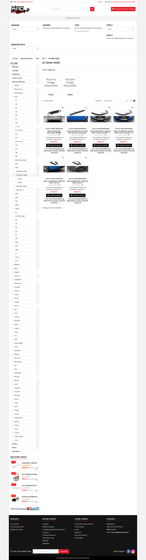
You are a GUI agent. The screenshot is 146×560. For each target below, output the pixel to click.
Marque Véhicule (18, 82)
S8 (16, 239)
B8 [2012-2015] (21, 186)
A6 (16, 115)
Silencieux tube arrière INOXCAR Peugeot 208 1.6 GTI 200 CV (30, 463)
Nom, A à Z (116, 101)
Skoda (16, 414)
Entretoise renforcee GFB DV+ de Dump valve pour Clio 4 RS (30, 497)
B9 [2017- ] (20, 190)
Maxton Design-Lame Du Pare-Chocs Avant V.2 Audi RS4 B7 (124, 133)
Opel (16, 384)
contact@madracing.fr (25, 2)
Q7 (16, 149)
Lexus (16, 347)
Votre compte (81, 519)
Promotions (14, 524)
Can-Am (17, 276)
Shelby (16, 410)
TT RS (17, 257)
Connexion (115, 2)
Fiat (15, 309)
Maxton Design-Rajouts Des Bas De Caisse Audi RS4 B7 (77, 133)
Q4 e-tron (18, 141)
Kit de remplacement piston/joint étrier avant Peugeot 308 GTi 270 (30, 474)
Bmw (16, 268)
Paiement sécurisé (49, 535)
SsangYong (18, 418)
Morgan (17, 377)
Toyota (16, 433)
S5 (16, 227)
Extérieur (15, 67)
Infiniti (16, 324)
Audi (15, 97)
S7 (16, 235)
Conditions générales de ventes (54, 530)
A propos (46, 532)
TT (16, 253)
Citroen (16, 291)
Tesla (16, 429)
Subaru (16, 421)
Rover (16, 399)
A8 (16, 123)
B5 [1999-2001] (21, 171)
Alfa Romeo (18, 89)
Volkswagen (18, 436)
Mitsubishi (17, 373)
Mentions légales (48, 527)
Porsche (17, 392)
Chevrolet (17, 283)
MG (15, 365)
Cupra (16, 295)
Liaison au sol (17, 78)
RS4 (16, 168)
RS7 (16, 201)
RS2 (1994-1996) (20, 160)
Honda (16, 317)
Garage (15, 71)
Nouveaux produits (17, 527)
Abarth (16, 85)
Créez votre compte (128, 2)
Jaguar (16, 328)
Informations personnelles (84, 524)
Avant (19, 179)
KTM (15, 339)
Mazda (16, 354)
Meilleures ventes (16, 530)
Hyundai (17, 321)
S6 (16, 231)
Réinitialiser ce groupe (82, 31)
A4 (16, 108)
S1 (16, 212)
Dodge (16, 302)
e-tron (17, 127)
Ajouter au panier (54, 145)
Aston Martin (18, 93)
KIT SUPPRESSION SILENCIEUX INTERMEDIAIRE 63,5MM (30, 485)
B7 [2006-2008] (21, 175)
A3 (16, 104)
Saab (16, 403)
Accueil (14, 63)
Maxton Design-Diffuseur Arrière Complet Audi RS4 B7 (54, 133)
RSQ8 (17, 209)
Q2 (16, 134)
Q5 (16, 145)
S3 (16, 220)
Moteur (15, 444)
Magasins (46, 543)
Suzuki (16, 425)
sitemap (45, 541)
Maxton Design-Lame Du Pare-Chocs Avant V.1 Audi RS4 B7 (101, 133)
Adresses (78, 532)
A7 (16, 119)
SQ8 (16, 250)
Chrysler (17, 287)
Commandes (79, 527)
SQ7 (16, 246)
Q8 (16, 153)
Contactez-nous (48, 538)
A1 (16, 100)
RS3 (16, 164)
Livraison (46, 524)
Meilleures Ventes (18, 457)
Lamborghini (18, 343)
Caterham (17, 280)
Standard (16, 451)
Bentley (16, 265)
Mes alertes (79, 538)
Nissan (16, 380)
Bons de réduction (81, 535)
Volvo (16, 440)
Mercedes (17, 362)
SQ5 (16, 242)
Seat (16, 407)
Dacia (16, 298)
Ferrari (16, 306)
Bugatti (16, 272)
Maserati (17, 351)
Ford (15, 313)
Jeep (16, 332)
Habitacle (16, 74)
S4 (16, 224)
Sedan (20, 183)
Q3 (16, 138)
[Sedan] (70, 82)
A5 (16, 112)
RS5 (16, 194)
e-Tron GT (18, 130)
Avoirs (77, 530)
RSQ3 (17, 205)
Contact (111, 519)
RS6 (16, 197)
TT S (16, 261)
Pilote (14, 448)
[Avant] (51, 82)
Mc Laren (17, 358)
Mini (15, 369)
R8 (16, 156)
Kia (15, 336)
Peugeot (17, 388)
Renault (17, 395)
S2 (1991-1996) (20, 216)
